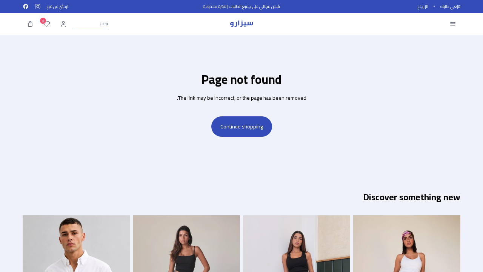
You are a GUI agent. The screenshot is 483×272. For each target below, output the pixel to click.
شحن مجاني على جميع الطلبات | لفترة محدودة (241, 6)
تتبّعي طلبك (450, 6)
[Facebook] (26, 6)
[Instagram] (38, 6)
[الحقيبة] (30, 23)
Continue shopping (241, 126)
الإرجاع (423, 6)
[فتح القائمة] (452, 23)
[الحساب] (63, 23)
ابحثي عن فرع (57, 6)
